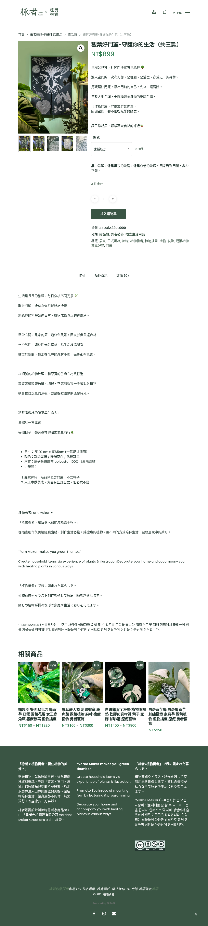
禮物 (162, 241)
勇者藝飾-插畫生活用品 (46, 35)
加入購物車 (108, 213)
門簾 (109, 245)
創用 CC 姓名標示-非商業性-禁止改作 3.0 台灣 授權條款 (110, 889)
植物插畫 (151, 241)
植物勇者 (136, 241)
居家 (102, 241)
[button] (80, 48)
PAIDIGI (111, 903)
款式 (96, 137)
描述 (82, 275)
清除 (141, 148)
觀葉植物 (182, 241)
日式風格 (113, 241)
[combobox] (111, 149)
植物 (125, 241)
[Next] (81, 143)
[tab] (82, 276)
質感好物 (97, 245)
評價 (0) (122, 275)
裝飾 (171, 241)
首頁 (21, 35)
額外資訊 (100, 275)
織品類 (72, 35)
